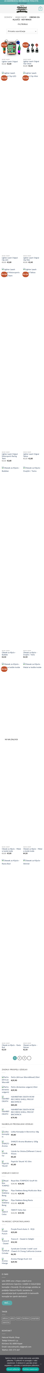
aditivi (12, 1318)
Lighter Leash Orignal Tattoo (31, 455)
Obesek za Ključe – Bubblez (9, 654)
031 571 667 (22, 3)
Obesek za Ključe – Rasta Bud (11, 1046)
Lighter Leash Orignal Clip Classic (31, 63)
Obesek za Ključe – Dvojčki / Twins (30, 654)
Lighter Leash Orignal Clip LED (10, 259)
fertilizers (25, 1318)
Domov (8, 17)
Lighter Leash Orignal (10, 62)
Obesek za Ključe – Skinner (30, 1046)
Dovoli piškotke (13, 1369)
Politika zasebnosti (30, 1369)
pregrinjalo (35, 1318)
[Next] (29, 1058)
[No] (40, 1365)
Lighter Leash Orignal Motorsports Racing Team (10, 456)
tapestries (6, 1322)
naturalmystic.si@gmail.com (19, 1347)
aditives (5, 1318)
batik (18, 1318)
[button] (3, 9)
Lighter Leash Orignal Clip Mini (31, 259)
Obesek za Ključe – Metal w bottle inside (11, 850)
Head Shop (21, 17)
